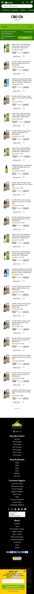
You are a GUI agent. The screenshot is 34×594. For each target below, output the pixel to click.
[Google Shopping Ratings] (17, 514)
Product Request (17, 489)
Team (17, 526)
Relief (17, 465)
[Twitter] (12, 509)
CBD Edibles (17, 444)
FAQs (17, 497)
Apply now (25, 37)
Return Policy (17, 494)
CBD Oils (6, 10)
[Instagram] (18, 509)
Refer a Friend (17, 534)
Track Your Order (17, 483)
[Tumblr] (25, 509)
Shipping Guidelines (17, 491)
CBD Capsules (17, 442)
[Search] (3, 6)
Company (17, 523)
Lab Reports (17, 542)
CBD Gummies (17, 447)
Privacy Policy (17, 502)
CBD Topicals (17, 450)
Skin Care (17, 476)
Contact (17, 547)
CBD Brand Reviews (17, 537)
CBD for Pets (17, 452)
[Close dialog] (25, 571)
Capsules (15, 10)
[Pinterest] (15, 509)
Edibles (23, 10)
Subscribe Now (13, 586)
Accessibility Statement (17, 505)
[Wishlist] (26, 2)
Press (17, 545)
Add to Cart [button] (16, 56)
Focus (17, 471)
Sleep (17, 463)
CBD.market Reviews (17, 539)
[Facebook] (9, 509)
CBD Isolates (17, 455)
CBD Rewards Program (17, 529)
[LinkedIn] (22, 509)
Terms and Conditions (17, 499)
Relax (17, 468)
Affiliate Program (17, 531)
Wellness (17, 473)
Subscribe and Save (17, 486)
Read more (16, 402)
